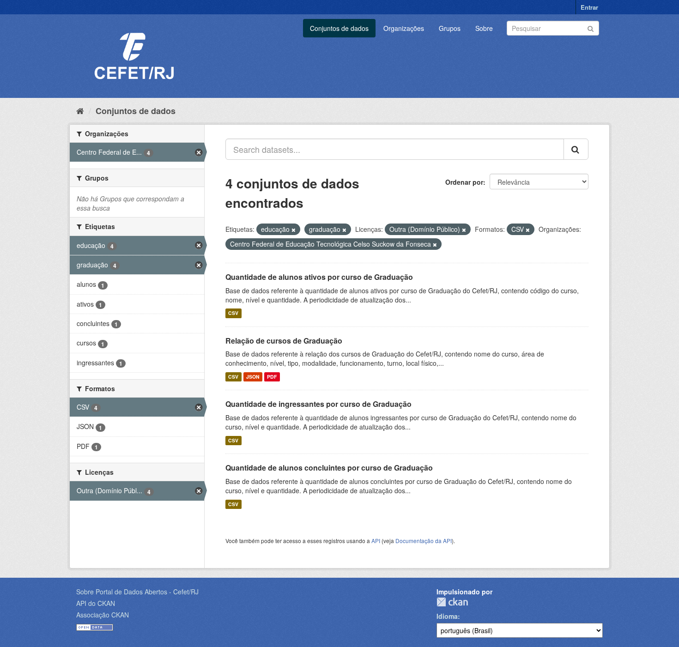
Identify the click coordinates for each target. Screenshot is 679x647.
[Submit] (590, 27)
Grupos (450, 28)
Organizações (403, 28)
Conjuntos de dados (339, 28)
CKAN (452, 602)
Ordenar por (464, 182)
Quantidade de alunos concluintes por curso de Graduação (329, 467)
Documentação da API (423, 540)
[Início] (80, 110)
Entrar (589, 7)
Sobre (484, 28)
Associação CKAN (102, 614)
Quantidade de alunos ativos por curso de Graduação (319, 277)
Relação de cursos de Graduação (283, 340)
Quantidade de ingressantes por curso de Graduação (318, 404)
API (375, 540)
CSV (233, 313)
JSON (253, 376)
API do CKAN (95, 603)
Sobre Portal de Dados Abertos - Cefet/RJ (137, 591)
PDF (272, 376)
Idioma (447, 616)
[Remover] (293, 229)
